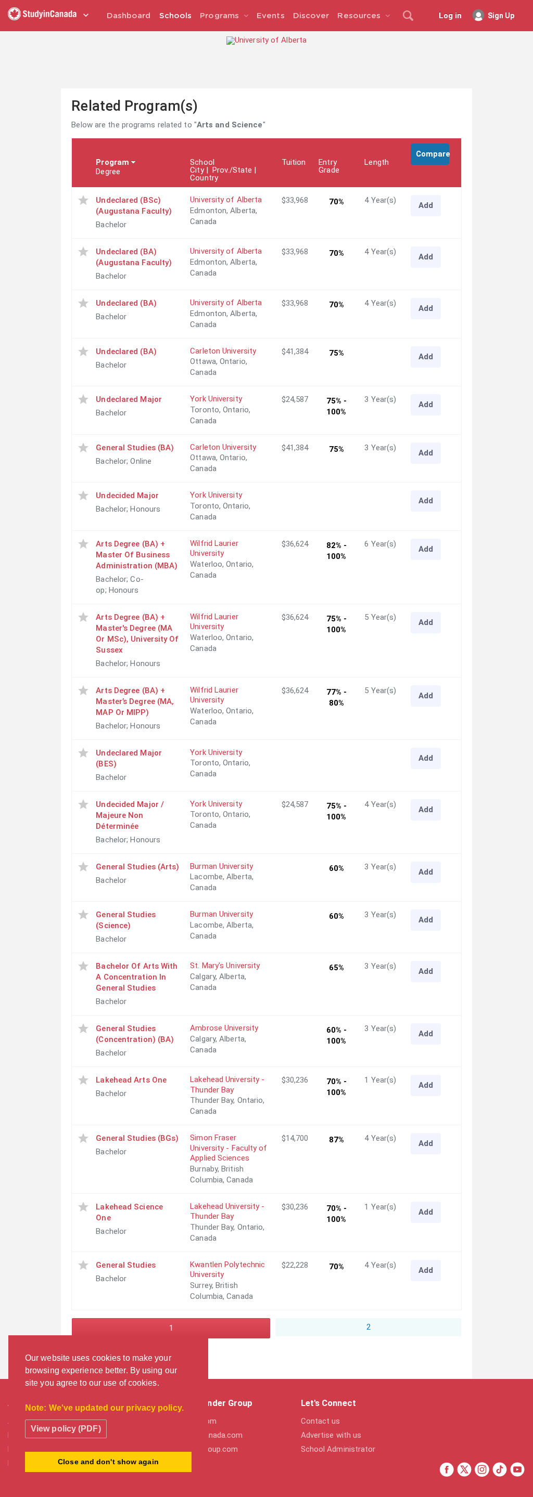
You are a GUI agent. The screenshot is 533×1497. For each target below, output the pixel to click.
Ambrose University (224, 1028)
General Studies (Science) (126, 920)
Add (425, 205)
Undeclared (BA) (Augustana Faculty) (134, 257)
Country (204, 178)
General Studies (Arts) (137, 866)
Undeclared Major (129, 399)
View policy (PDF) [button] (66, 1428)
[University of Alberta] (266, 40)
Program (112, 162)
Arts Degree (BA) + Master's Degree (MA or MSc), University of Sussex (137, 634)
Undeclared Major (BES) (129, 758)
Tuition (294, 162)
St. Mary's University (225, 965)
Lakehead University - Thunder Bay (227, 1085)
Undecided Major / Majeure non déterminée (130, 815)
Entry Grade (329, 166)
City (197, 170)
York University (216, 398)
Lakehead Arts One (131, 1080)
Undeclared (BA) (126, 303)
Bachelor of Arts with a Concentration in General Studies (136, 977)
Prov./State (232, 170)
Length (376, 162)
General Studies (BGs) (137, 1138)
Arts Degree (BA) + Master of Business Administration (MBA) (136, 554)
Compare (432, 154)
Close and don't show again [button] (108, 1461)
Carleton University (223, 351)
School (202, 162)
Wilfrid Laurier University (214, 548)
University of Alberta (226, 199)
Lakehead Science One (129, 1212)
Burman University (221, 866)
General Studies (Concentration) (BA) (135, 1034)
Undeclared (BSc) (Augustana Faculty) (134, 206)
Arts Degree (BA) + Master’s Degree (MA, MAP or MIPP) (135, 701)
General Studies (126, 1265)
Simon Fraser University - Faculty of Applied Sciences (228, 1148)
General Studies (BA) (135, 447)
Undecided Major (127, 495)
